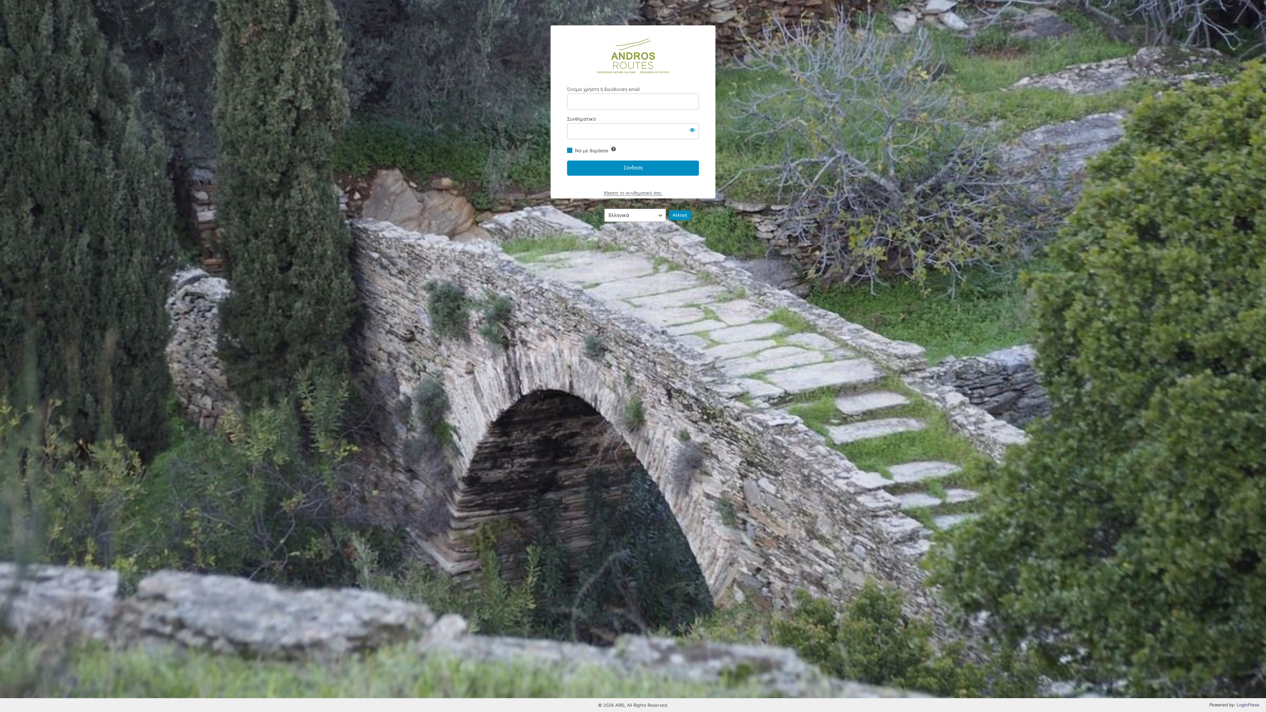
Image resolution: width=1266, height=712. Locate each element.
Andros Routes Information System (633, 56)
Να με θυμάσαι (591, 150)
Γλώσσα (584, 214)
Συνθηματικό (581, 119)
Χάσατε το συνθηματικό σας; (633, 192)
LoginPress (1248, 704)
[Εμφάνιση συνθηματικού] (692, 129)
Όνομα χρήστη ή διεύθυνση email (603, 89)
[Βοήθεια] (614, 149)
